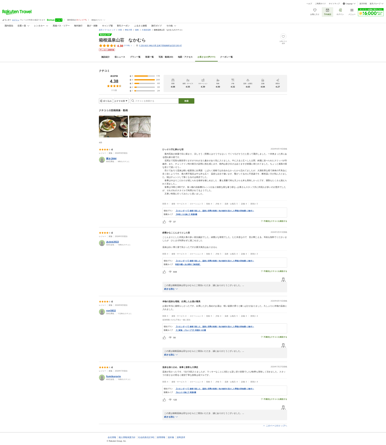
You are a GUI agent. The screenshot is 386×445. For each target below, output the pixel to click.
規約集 (171, 437)
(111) (206, 56)
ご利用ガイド (320, 4)
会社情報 (112, 437)
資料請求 (181, 437)
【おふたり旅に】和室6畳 (185, 392)
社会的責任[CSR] (146, 437)
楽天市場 (363, 4)
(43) (166, 56)
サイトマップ (334, 4)
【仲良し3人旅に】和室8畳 (186, 214)
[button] (113, 126)
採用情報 (161, 437)
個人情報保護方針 (127, 437)
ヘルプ (309, 4)
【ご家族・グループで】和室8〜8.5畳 (190, 330)
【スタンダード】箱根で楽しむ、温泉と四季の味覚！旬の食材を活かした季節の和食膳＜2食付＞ (214, 211)
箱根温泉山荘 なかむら (122, 40)
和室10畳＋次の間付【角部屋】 (188, 264)
